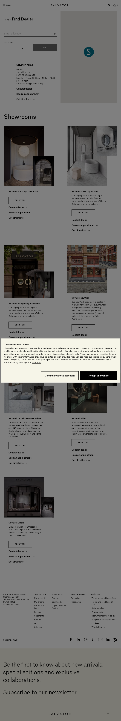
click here (36, 363)
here (108, 357)
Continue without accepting (60, 375)
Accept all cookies (99, 375)
